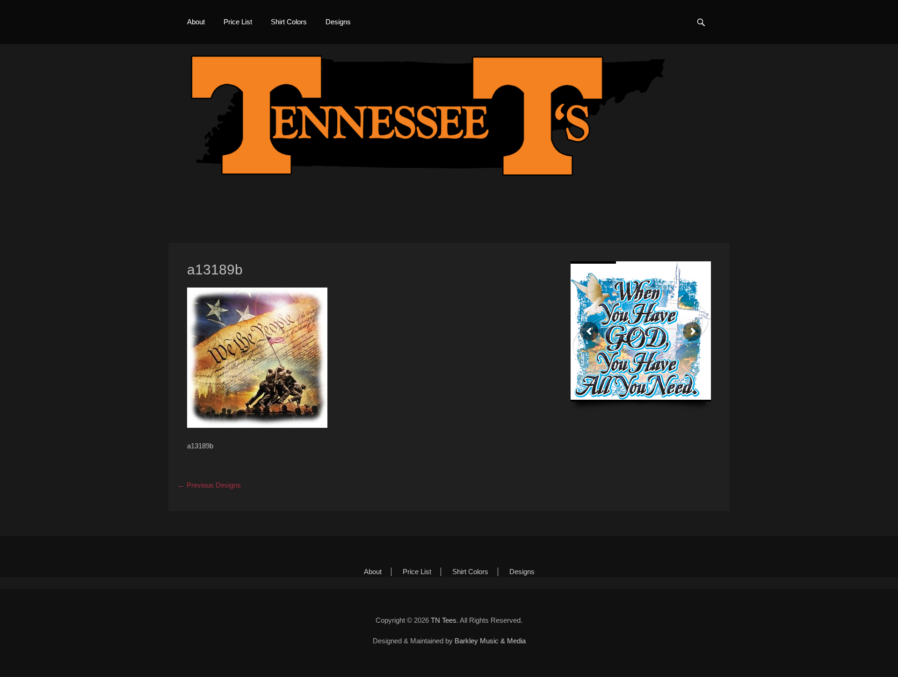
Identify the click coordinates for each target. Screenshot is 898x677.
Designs (338, 22)
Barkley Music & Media (490, 641)
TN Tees (443, 620)
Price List (238, 22)
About (196, 22)
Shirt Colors (289, 22)
